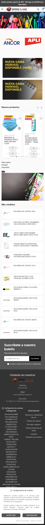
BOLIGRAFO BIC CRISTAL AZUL (24, 211)
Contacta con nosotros (34, 437)
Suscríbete (35, 359)
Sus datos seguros (34, 425)
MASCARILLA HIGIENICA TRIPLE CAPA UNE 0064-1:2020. (11, 141)
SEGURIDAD (11, 472)
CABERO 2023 (11, 424)
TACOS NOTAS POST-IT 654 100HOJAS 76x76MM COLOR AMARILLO (23, 278)
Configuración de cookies (13, 408)
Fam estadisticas (11, 417)
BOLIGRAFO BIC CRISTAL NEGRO (25, 320)
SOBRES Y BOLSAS (11, 439)
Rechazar (32, 515)
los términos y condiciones (31, 364)
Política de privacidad (22, 521)
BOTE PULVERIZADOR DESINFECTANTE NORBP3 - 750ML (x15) (31, 140)
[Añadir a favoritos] (20, 118)
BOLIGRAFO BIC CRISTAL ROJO (24, 266)
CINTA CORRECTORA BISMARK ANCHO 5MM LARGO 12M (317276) (26, 234)
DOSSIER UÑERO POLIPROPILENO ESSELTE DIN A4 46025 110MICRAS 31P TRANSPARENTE (26, 246)
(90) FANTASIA (11, 432)
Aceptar (11, 515)
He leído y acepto (25, 364)
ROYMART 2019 (11, 419)
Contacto (34, 434)
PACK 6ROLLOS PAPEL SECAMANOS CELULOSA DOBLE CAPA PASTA (26, 223)
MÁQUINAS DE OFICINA (11, 484)
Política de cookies (36, 521)
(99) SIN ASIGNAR (11, 414)
